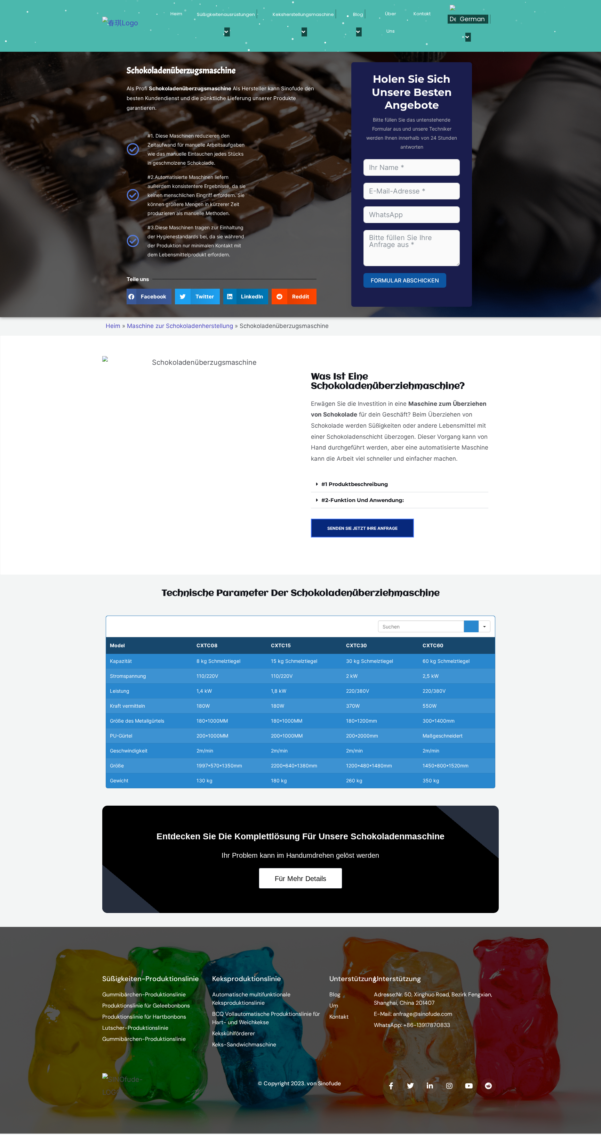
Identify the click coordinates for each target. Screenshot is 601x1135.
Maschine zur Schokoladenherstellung (180, 325)
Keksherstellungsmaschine (303, 14)
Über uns (390, 22)
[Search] (471, 626)
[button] (149, 296)
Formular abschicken (405, 280)
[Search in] (484, 626)
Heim (176, 13)
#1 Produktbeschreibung (354, 484)
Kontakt (422, 13)
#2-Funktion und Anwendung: (362, 500)
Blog (358, 14)
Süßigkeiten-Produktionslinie (150, 978)
